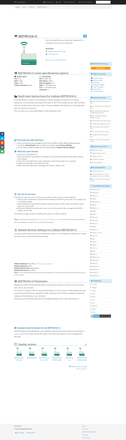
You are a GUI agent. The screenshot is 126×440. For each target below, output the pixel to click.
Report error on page (79, 368)
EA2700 (94, 242)
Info (24, 7)
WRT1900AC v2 (96, 202)
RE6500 (94, 214)
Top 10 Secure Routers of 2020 (100, 131)
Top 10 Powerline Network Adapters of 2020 (98, 116)
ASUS (93, 293)
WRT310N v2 (95, 260)
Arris (93, 303)
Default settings (99, 85)
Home (17, 7)
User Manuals (52, 54)
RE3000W (95, 220)
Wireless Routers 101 (98, 171)
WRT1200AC (95, 192)
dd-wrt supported (97, 162)
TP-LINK (94, 284)
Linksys (31, 7)
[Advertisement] (50, 23)
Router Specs (98, 78)
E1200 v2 (94, 248)
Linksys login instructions (45, 264)
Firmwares (97, 89)
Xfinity (93, 309)
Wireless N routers (97, 156)
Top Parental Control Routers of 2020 (100, 127)
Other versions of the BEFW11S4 (56, 60)
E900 (93, 239)
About (83, 426)
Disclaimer (85, 434)
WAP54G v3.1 (95, 269)
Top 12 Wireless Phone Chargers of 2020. (100, 180)
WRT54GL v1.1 (96, 275)
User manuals (98, 87)
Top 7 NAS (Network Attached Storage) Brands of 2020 (99, 112)
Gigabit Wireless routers (99, 153)
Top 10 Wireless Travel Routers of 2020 (100, 107)
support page (19, 334)
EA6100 (94, 205)
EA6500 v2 (95, 229)
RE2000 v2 (95, 223)
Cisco (93, 300)
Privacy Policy (86, 437)
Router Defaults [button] (86, 2)
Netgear (94, 287)
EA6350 (94, 211)
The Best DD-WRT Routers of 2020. (99, 135)
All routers (49, 2)
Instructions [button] (70, 2)
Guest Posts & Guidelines (89, 432)
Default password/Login (56, 51)
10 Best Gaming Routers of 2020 (101, 124)
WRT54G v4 (95, 272)
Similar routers (98, 91)
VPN (59, 2)
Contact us (85, 429)
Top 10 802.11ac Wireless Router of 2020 (100, 140)
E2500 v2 (94, 235)
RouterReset (21, 2)
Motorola (94, 306)
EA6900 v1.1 (95, 208)
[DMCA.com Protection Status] (100, 316)
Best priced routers (97, 150)
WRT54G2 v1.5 (96, 257)
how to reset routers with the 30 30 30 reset (49, 219)
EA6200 (94, 226)
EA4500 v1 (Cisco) (97, 232)
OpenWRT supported (98, 159)
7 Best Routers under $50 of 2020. (101, 120)
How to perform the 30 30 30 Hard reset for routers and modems (100, 175)
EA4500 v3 (95, 195)
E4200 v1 (94, 254)
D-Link (94, 312)
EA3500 (94, 245)
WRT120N (95, 263)
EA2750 (94, 199)
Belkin (93, 297)
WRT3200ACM (96, 189)
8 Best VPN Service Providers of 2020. (100, 102)
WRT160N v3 (95, 266)
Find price (101, 68)
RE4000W (95, 217)
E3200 (93, 251)
